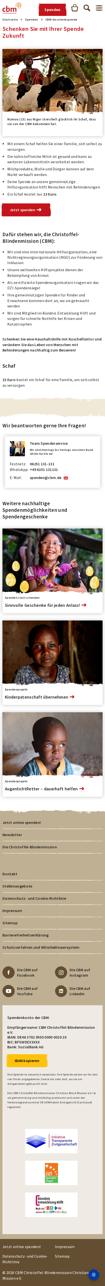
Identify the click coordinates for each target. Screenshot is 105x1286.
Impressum (12, 910)
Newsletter (12, 834)
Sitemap (10, 922)
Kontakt (9, 873)
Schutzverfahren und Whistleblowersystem (41, 947)
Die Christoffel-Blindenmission (29, 846)
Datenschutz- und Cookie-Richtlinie (34, 898)
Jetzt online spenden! (21, 822)
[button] (95, 108)
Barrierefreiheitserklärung (25, 935)
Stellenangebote (17, 886)
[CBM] (12, 8)
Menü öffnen (99, 8)
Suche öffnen (87, 7)
